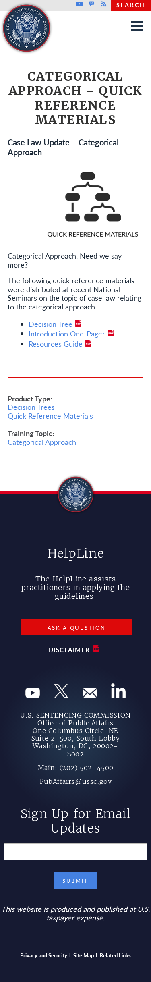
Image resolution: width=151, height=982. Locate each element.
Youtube (79, 4)
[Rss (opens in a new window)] (118, 695)
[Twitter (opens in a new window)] (61, 695)
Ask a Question (77, 627)
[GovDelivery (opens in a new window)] (90, 695)
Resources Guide (56, 343)
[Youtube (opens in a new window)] (32, 695)
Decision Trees (31, 407)
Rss (103, 4)
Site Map (83, 955)
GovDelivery (92, 4)
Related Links (115, 955)
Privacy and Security (43, 955)
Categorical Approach (42, 442)
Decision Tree (50, 324)
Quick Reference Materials (50, 416)
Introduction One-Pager (67, 333)
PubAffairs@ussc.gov (75, 781)
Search (130, 5)
